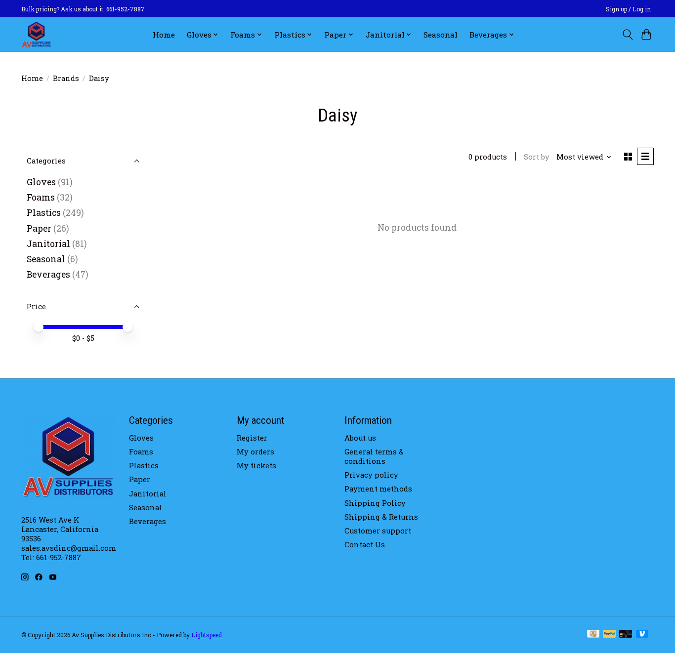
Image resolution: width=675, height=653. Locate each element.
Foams (41, 197)
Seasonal (440, 35)
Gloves (41, 182)
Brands (66, 78)
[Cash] (593, 634)
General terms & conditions (374, 456)
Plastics (44, 212)
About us (360, 438)
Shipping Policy (375, 503)
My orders (255, 451)
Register (252, 438)
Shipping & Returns (381, 517)
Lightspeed (206, 635)
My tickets (256, 465)
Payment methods (378, 488)
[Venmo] (642, 634)
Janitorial (48, 243)
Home (164, 35)
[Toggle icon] (627, 34)
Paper (39, 228)
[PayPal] (609, 634)
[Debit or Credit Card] (625, 634)
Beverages (48, 274)
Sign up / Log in (628, 9)
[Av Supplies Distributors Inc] (36, 34)
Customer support (377, 530)
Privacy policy (371, 475)
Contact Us (364, 544)
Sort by (536, 157)
